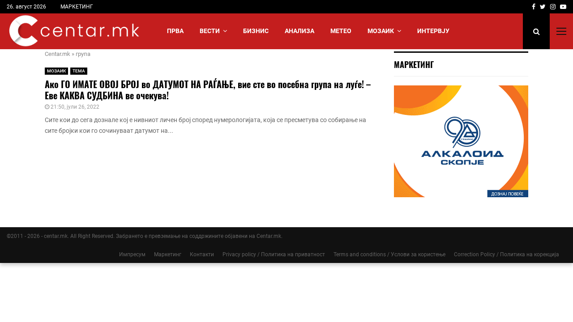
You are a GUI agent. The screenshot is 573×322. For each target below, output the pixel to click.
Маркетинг (167, 254)
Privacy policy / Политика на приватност (273, 254)
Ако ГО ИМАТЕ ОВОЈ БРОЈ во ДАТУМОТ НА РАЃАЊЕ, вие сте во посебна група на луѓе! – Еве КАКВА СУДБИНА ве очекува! (208, 89)
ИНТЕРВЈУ (433, 30)
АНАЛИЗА (299, 30)
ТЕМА (79, 70)
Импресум (132, 254)
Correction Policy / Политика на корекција (506, 254)
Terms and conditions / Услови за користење (389, 254)
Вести (210, 30)
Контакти (202, 254)
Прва (175, 30)
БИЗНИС (256, 30)
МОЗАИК (381, 30)
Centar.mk (57, 54)
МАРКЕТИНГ (76, 7)
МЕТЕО (340, 30)
